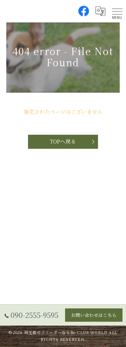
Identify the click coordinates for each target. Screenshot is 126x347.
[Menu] (117, 11)
